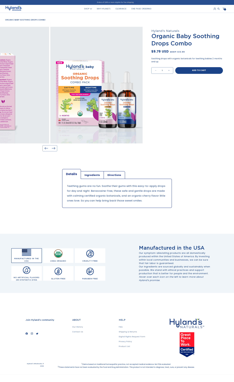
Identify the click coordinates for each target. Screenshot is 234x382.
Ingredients (92, 175)
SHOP (86, 8)
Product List (124, 346)
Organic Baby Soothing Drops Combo (25, 20)
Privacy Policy (125, 341)
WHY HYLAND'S (104, 8)
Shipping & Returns (128, 332)
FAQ (121, 327)
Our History (77, 327)
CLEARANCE (120, 8)
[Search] (218, 8)
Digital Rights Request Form (132, 336)
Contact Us (77, 332)
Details (71, 174)
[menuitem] (88, 9)
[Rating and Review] (187, 356)
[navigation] (118, 9)
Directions (114, 175)
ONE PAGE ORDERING (141, 8)
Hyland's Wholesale (34, 364)
